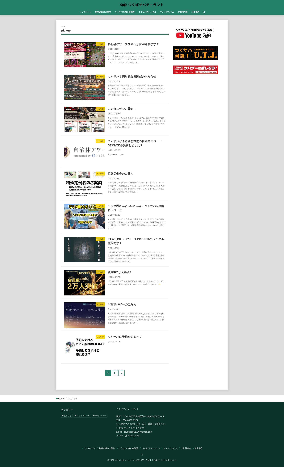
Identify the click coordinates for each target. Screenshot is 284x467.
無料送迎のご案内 (103, 12)
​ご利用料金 (183, 12)
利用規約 (196, 12)
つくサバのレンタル (147, 12)
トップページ (85, 12)
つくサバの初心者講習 (125, 12)
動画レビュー (100, 416)
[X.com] (204, 12)
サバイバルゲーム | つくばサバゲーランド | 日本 (135, 460)
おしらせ (67, 416)
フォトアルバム (167, 12)
